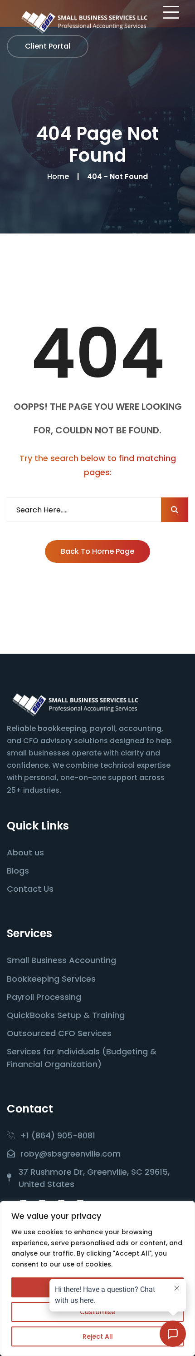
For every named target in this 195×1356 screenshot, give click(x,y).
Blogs (18, 870)
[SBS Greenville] (84, 22)
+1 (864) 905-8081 (57, 1135)
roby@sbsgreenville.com (70, 1153)
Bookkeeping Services (51, 978)
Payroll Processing (44, 997)
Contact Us (30, 888)
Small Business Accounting (61, 960)
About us (25, 852)
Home (60, 176)
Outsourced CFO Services (59, 1033)
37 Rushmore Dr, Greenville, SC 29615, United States (94, 1178)
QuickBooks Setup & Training (66, 1015)
